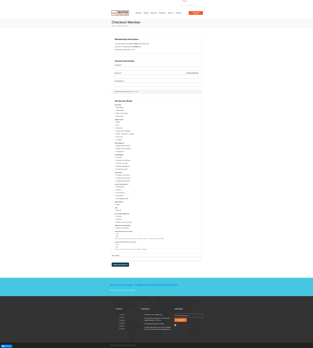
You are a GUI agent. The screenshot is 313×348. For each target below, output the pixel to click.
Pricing (146, 13)
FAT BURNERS (119, 155)
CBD (116, 208)
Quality (170, 13)
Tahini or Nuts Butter (122, 228)
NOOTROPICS (119, 202)
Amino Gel (119, 137)
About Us (154, 13)
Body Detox (120, 195)
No (117, 236)
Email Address (120, 81)
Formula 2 (119, 219)
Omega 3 (119, 190)
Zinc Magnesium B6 (122, 198)
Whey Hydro (120, 116)
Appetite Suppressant (123, 166)
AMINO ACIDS (119, 119)
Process (139, 13)
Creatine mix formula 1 (123, 175)
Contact (178, 13)
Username (118, 65)
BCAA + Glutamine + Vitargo (125, 134)
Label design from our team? (123, 231)
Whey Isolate (120, 110)
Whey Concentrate (122, 113)
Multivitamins (120, 187)
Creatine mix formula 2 (123, 178)
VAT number (116, 255)
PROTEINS (118, 105)
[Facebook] (175, 325)
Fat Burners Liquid (121, 169)
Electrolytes (120, 151)
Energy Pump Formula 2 (123, 148)
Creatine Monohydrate (123, 181)
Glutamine (119, 128)
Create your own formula (124, 222)
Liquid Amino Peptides (123, 131)
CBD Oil (118, 210)
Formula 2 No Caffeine (123, 160)
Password (118, 73)
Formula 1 (119, 157)
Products (162, 13)
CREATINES (118, 172)
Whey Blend (119, 107)
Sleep (118, 204)
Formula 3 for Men (122, 163)
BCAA (118, 122)
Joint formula (120, 192)
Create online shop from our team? (125, 242)
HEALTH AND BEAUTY (121, 184)
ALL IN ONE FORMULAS (122, 214)
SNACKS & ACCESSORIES (122, 225)
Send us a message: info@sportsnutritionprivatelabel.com (144, 284)
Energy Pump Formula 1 (123, 145)
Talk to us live (7, 346)
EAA (117, 125)
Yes (117, 234)
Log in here (134, 91)
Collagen (119, 140)
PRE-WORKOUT (119, 143)
